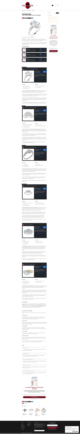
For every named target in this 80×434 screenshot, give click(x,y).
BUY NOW (44, 54)
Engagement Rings (24, 10)
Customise (69, 431)
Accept (75, 431)
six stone (27, 403)
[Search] (52, 5)
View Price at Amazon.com (40, 156)
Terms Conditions (23, 427)
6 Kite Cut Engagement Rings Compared (25, 414)
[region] (72, 429)
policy (55, 429)
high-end (24, 403)
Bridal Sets (33, 10)
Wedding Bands (28, 10)
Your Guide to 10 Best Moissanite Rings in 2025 (43, 414)
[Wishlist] (57, 5)
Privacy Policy (22, 426)
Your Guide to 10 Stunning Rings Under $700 (31, 414)
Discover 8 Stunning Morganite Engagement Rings (37, 414)
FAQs (21, 428)
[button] (34, 348)
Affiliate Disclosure (23, 425)
